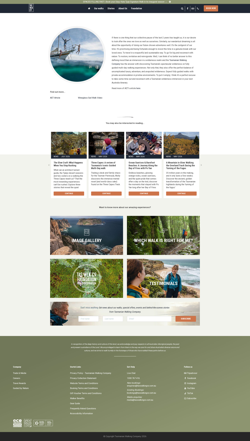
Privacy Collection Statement (83, 378)
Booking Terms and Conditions (84, 388)
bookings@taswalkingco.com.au (141, 393)
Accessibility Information (81, 413)
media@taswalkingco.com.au (140, 400)
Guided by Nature (21, 388)
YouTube (191, 388)
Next (201, 165)
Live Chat (131, 373)
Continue (69, 193)
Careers (16, 378)
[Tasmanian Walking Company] (38, 8)
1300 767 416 (133, 378)
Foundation (136, 8)
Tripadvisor (192, 373)
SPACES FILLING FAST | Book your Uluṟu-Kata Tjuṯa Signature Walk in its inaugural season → (125, 2)
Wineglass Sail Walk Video (90, 98)
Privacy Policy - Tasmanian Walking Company (90, 373)
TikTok (190, 393)
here (138, 88)
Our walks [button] (99, 8)
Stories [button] (111, 8)
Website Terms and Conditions (84, 383)
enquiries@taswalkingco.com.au (141, 386)
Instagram (191, 383)
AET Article (55, 98)
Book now (211, 8)
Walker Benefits (77, 398)
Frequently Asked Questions (83, 408)
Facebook (191, 378)
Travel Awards (19, 383)
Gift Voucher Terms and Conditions (86, 393)
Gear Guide (75, 403)
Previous (49, 165)
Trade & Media (19, 373)
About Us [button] (122, 8)
